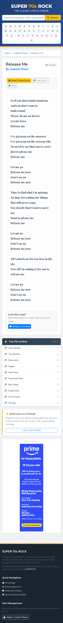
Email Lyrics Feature (13, 590)
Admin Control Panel (17, 617)
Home (8, 53)
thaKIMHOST (30, 569)
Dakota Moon (21, 53)
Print (13, 85)
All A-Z (55, 341)
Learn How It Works (32, 430)
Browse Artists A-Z (13, 586)
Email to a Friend (21, 326)
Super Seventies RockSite (15, 594)
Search (54, 17)
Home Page (10, 583)
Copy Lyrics (41, 80)
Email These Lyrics (20, 80)
